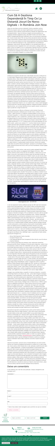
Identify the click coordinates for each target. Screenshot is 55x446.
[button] (41, 8)
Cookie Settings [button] (5, 442)
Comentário (10, 373)
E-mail (9, 396)
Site (8, 401)
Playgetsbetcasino (27, 335)
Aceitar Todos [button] (14, 442)
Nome (9, 390)
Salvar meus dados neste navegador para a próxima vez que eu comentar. (27, 406)
